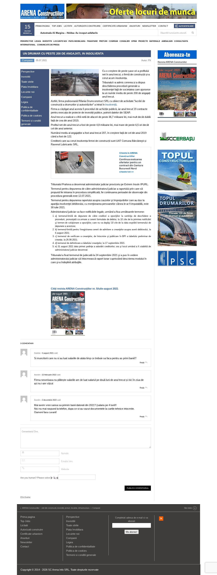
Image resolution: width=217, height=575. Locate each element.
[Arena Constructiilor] (42, 11)
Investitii (47, 41)
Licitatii (68, 26)
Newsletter (149, 26)
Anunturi (134, 26)
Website (65, 469)
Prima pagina (42, 26)
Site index (188, 508)
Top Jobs (57, 26)
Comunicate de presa (48, 45)
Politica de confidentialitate (29, 109)
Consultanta (181, 41)
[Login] (184, 26)
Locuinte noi (60, 41)
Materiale (154, 41)
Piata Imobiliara (76, 41)
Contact (163, 26)
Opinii (134, 41)
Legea (38, 41)
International (28, 45)
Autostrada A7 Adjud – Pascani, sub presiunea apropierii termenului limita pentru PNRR (86, 33)
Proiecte (143, 41)
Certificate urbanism (115, 26)
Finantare (92, 41)
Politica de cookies (31, 115)
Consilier (125, 41)
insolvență (110, 104)
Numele (64, 453)
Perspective (26, 41)
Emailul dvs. (67, 461)
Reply (142, 362)
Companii (113, 41)
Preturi (103, 41)
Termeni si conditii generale (31, 122)
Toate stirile (27, 81)
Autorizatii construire (87, 26)
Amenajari (167, 41)
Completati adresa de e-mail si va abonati (131, 519)
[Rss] (161, 518)
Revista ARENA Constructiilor (172, 62)
